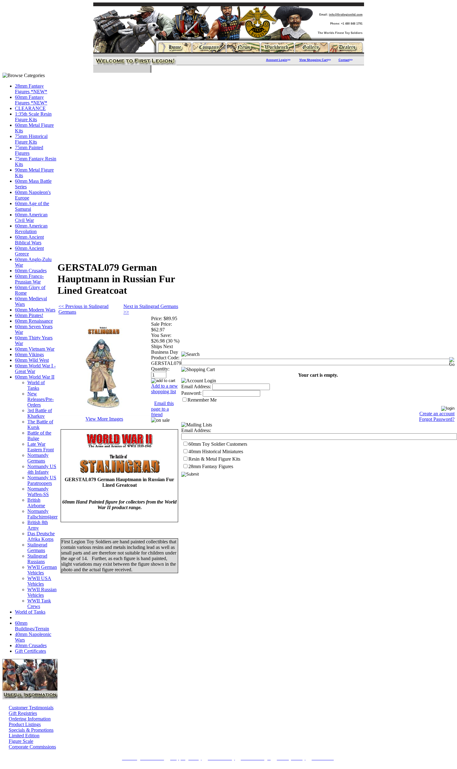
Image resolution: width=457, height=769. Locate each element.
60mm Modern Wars (35, 309)
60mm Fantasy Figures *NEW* (31, 99)
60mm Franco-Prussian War (29, 279)
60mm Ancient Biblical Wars (29, 239)
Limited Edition (24, 735)
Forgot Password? (437, 419)
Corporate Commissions (32, 746)
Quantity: (160, 368)
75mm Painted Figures (29, 150)
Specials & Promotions (31, 730)
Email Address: (196, 386)
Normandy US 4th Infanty (41, 469)
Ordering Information (30, 718)
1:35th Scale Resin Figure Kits (33, 116)
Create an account (437, 413)
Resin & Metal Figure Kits (214, 459)
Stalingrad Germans (37, 547)
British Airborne (36, 502)
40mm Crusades (31, 645)
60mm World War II (34, 377)
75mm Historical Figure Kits (31, 139)
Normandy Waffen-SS (38, 491)
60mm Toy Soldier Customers (217, 444)
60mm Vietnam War (34, 349)
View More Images (104, 418)
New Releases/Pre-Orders (40, 399)
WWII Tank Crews (39, 603)
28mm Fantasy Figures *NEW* (31, 88)
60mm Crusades (31, 270)
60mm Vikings (29, 354)
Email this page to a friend (162, 409)
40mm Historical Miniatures (215, 451)
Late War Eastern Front (40, 446)
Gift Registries (23, 713)
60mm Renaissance (34, 321)
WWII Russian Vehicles (42, 592)
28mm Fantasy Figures (210, 466)
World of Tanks (36, 385)
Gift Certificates (30, 651)
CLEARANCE (30, 108)
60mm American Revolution (31, 228)
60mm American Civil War (31, 217)
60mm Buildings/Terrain (32, 625)
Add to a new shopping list (164, 388)
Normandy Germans (37, 458)
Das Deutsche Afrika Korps (41, 536)
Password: (191, 393)
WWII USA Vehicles (39, 581)
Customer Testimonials (31, 707)
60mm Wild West (32, 360)
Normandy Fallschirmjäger (42, 514)
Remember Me (202, 400)
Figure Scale (21, 741)
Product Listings (25, 724)
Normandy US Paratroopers (41, 480)
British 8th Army (37, 525)
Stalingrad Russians (37, 558)
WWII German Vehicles (42, 569)
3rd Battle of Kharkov (39, 413)
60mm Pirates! (29, 315)
